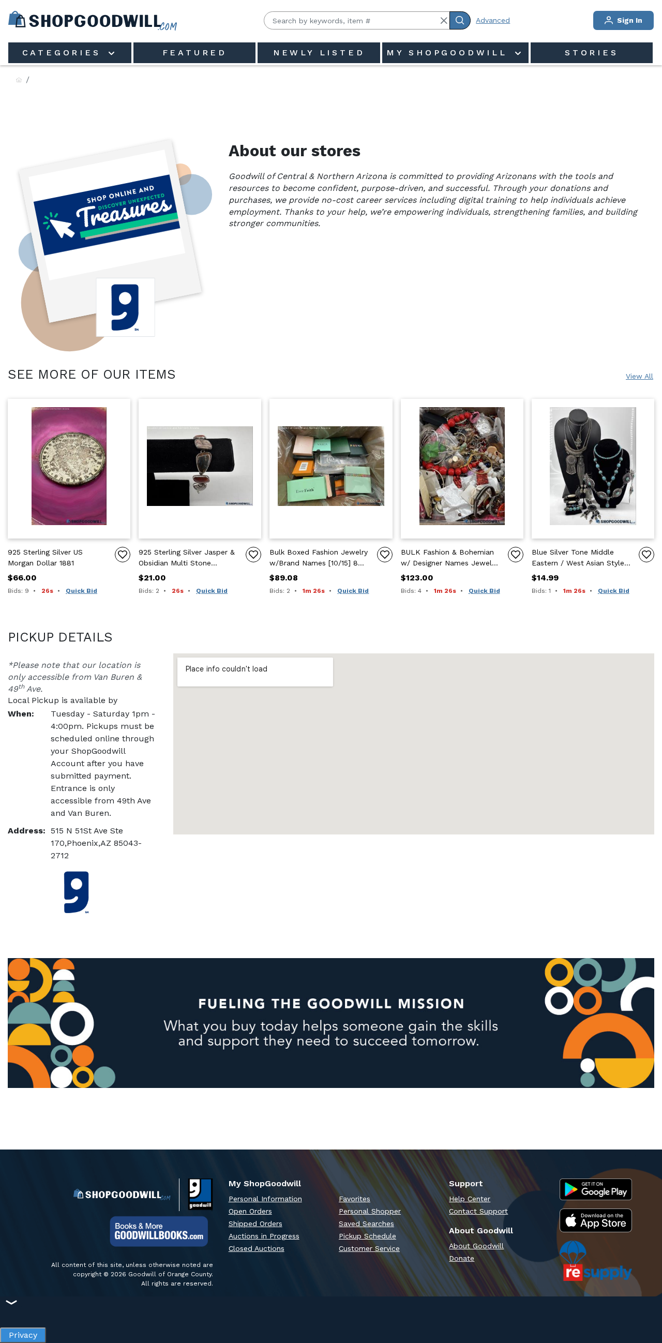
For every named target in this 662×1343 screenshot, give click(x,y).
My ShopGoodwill (449, 52)
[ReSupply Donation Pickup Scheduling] (596, 1261)
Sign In (628, 20)
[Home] (19, 80)
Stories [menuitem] (592, 52)
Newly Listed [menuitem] (319, 52)
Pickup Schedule (367, 1236)
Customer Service (369, 1248)
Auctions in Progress (264, 1236)
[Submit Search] (460, 20)
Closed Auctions (256, 1248)
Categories (64, 52)
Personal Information (265, 1199)
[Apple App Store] (596, 1220)
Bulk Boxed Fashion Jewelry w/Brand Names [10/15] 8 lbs (318, 558)
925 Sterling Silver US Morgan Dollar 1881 (45, 557)
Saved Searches (366, 1223)
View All (639, 376)
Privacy (23, 1332)
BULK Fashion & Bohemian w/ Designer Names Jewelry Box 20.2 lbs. (449, 558)
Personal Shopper (370, 1211)
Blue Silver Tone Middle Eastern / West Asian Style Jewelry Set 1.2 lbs (578, 558)
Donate (461, 1258)
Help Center (469, 1199)
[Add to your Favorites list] (122, 554)
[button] (444, 21)
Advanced (493, 20)
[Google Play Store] (596, 1189)
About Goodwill (476, 1246)
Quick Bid (81, 590)
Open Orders (250, 1211)
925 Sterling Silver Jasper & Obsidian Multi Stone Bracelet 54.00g (187, 558)
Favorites (354, 1199)
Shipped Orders (255, 1223)
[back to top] (643, 1299)
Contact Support (478, 1211)
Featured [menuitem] (194, 52)
